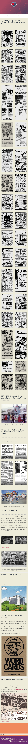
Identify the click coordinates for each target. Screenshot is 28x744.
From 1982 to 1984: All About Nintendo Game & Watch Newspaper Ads (13, 22)
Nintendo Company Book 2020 (11, 575)
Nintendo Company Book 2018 (11, 615)
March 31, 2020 (4, 617)
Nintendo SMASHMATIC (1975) (12, 510)
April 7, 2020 (4, 576)
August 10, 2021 (5, 400)
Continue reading (5, 426)
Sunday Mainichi (20, 689)
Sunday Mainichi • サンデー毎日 (12, 680)
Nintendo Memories (9, 738)
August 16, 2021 (5, 26)
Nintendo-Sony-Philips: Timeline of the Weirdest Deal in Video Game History (12, 432)
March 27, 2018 (4, 681)
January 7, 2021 (5, 512)
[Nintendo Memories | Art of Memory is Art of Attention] (14, 4)
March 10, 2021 (4, 435)
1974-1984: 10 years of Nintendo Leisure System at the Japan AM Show (13, 397)
